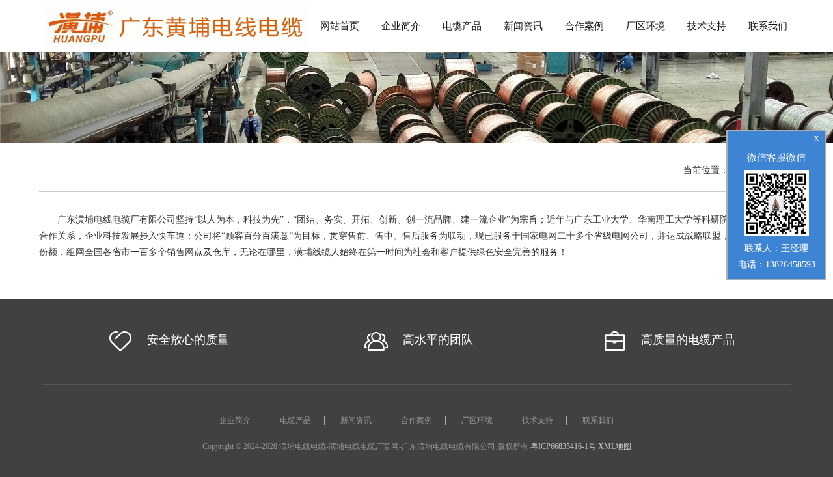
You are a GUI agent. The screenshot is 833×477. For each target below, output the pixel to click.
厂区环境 (645, 25)
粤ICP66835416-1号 (563, 446)
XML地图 (614, 446)
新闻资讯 (523, 25)
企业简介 (400, 25)
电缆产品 (462, 25)
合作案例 (584, 25)
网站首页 (339, 25)
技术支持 (706, 25)
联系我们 (767, 25)
